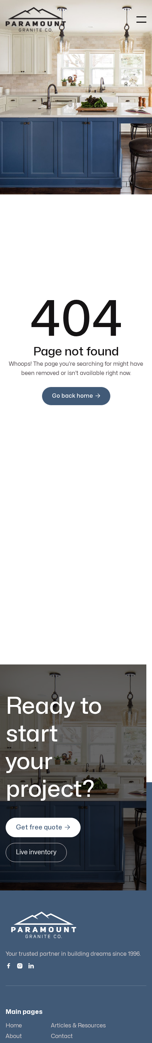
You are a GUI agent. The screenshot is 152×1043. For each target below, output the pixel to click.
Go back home (76, 396)
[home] (36, 19)
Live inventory (36, 852)
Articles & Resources (78, 1025)
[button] (141, 19)
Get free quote (43, 827)
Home (14, 1025)
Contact (62, 1036)
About (14, 1036)
